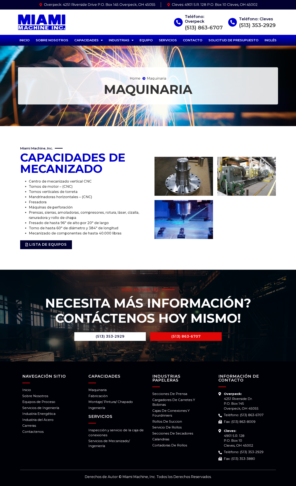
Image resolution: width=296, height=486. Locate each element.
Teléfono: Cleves (256, 19)
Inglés (270, 40)
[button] (46, 244)
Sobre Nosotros (52, 40)
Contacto (192, 40)
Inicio (25, 40)
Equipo (146, 40)
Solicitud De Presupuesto (233, 40)
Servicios (168, 40)
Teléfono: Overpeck (194, 19)
